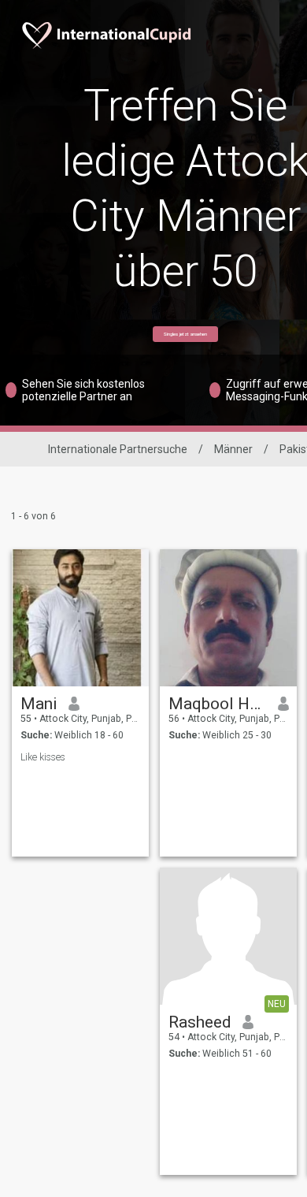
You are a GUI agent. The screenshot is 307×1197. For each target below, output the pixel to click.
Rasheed (199, 1022)
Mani (38, 703)
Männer (233, 449)
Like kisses (42, 757)
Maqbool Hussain (217, 703)
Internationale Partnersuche (117, 449)
